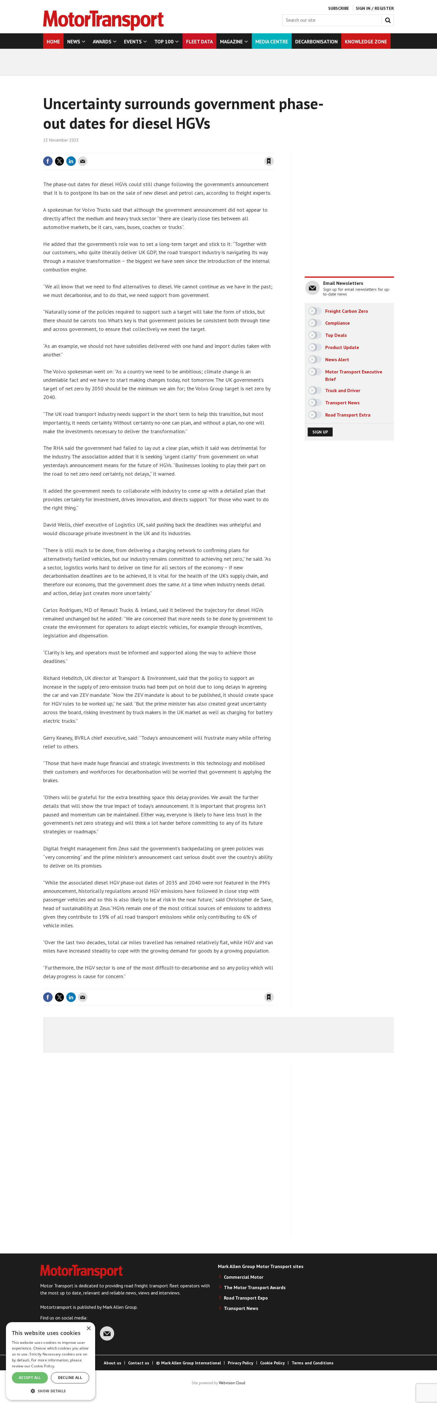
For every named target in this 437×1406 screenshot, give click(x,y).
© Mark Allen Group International (188, 1363)
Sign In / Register (375, 8)
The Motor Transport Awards (255, 1287)
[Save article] (269, 161)
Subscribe (338, 8)
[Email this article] (82, 161)
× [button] (88, 1328)
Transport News (241, 1308)
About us (112, 1363)
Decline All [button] (70, 1377)
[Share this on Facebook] (48, 161)
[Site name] (103, 29)
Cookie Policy (272, 1363)
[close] (273, 149)
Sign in (198, 149)
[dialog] (50, 1361)
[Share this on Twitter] (59, 161)
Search (389, 19)
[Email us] (107, 1333)
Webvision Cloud (232, 1382)
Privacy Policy (240, 1363)
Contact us (138, 1363)
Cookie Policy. (43, 1366)
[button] (50, 1390)
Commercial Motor (243, 1277)
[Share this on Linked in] (71, 161)
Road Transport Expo (246, 1298)
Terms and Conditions (313, 1363)
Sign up (320, 432)
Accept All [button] (30, 1377)
